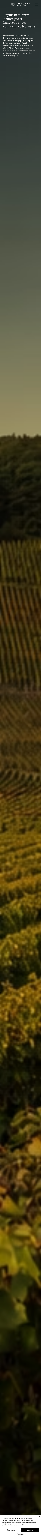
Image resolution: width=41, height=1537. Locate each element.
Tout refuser (11, 1530)
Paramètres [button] (20, 1534)
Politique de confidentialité (16, 1525)
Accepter (30, 1530)
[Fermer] (38, 1517)
